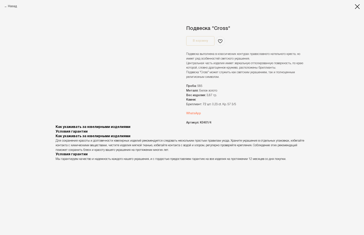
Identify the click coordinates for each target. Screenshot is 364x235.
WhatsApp (193, 113)
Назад (12, 6)
